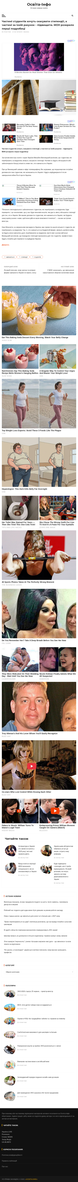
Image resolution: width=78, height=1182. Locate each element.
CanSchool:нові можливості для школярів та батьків (37, 1032)
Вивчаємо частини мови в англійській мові (33, 1061)
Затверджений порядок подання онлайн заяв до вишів (38, 1077)
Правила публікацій (9, 1161)
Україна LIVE (7, 1132)
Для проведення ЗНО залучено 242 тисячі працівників (37, 1093)
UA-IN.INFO (6, 1142)
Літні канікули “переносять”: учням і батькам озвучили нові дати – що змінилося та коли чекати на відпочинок (37, 943)
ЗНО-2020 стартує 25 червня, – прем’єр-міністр (35, 991)
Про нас (5, 1166)
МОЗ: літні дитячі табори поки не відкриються (34, 1005)
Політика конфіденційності (12, 1155)
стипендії (24, 257)
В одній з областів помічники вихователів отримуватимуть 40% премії (30, 930)
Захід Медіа (6, 1139)
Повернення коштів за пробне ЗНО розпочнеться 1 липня (39, 1046)
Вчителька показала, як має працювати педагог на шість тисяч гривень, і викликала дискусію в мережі (36, 903)
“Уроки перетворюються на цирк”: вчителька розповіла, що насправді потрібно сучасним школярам (38, 923)
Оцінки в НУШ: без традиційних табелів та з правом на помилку (41, 1019)
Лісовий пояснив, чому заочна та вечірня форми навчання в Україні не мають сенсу (20, 271)
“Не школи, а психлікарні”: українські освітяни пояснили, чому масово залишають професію (35, 951)
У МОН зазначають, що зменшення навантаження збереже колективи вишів (58, 271)
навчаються (10, 257)
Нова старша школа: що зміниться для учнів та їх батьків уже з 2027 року (32, 916)
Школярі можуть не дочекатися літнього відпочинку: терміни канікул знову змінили (35, 936)
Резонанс (6, 1134)
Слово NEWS (7, 1137)
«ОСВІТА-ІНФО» (31, 1179)
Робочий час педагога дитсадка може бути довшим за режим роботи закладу (33, 910)
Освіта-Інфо (39, 4)
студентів (37, 257)
